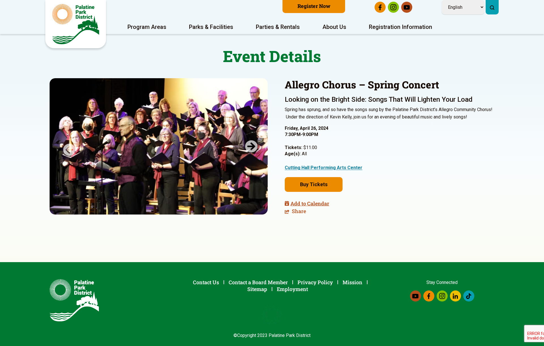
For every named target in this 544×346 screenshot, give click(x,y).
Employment (292, 289)
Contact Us (206, 282)
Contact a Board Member (258, 282)
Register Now (314, 6)
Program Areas (147, 27)
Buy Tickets (314, 184)
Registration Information (400, 27)
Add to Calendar (309, 203)
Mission (352, 282)
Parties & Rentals (278, 27)
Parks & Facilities (211, 27)
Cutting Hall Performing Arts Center (323, 167)
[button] (66, 146)
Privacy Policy (315, 282)
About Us (334, 27)
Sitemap (257, 289)
